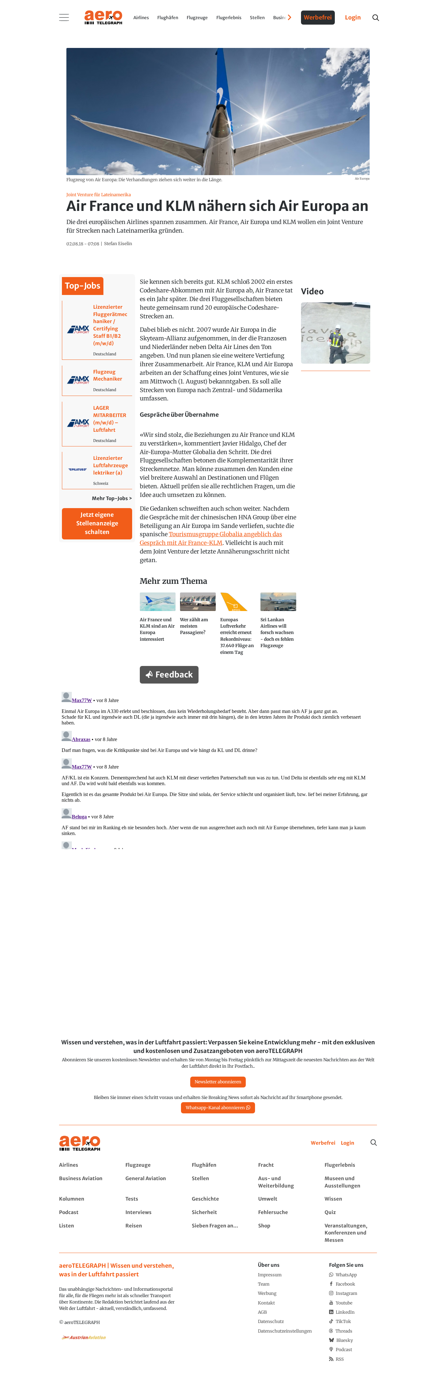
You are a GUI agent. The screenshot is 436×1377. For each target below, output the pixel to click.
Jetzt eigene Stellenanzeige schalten (97, 523)
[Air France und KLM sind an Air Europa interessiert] (158, 626)
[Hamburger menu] (64, 17)
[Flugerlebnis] (351, 1165)
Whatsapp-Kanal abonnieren (215, 1107)
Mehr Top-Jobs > (112, 498)
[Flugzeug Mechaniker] (97, 381)
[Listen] (85, 1233)
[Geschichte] (218, 1199)
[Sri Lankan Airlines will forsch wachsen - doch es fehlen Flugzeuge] (278, 626)
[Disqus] (218, 769)
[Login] (347, 1143)
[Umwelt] (284, 1199)
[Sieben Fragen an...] (218, 1233)
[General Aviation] (151, 1182)
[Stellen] (218, 1182)
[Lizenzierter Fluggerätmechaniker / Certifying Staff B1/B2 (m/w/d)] (97, 330)
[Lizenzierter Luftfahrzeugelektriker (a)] (97, 470)
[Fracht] (284, 1165)
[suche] (375, 17)
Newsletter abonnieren (218, 1082)
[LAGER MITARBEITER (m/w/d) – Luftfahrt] (97, 424)
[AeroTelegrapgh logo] (80, 1143)
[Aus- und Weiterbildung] (284, 1182)
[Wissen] (351, 1199)
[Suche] (374, 1143)
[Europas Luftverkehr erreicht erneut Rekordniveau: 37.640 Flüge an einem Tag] (238, 626)
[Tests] (151, 1199)
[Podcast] (85, 1212)
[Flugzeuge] (151, 1165)
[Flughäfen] (218, 1165)
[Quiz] (351, 1212)
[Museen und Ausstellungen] (351, 1182)
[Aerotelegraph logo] (103, 17)
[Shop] (284, 1233)
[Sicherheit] (218, 1212)
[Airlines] (85, 1165)
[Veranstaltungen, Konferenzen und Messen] (351, 1233)
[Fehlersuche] (284, 1212)
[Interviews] (151, 1212)
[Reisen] (151, 1233)
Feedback (174, 674)
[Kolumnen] (85, 1199)
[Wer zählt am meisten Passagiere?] (198, 626)
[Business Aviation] (85, 1182)
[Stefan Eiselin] (118, 244)
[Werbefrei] (323, 1143)
